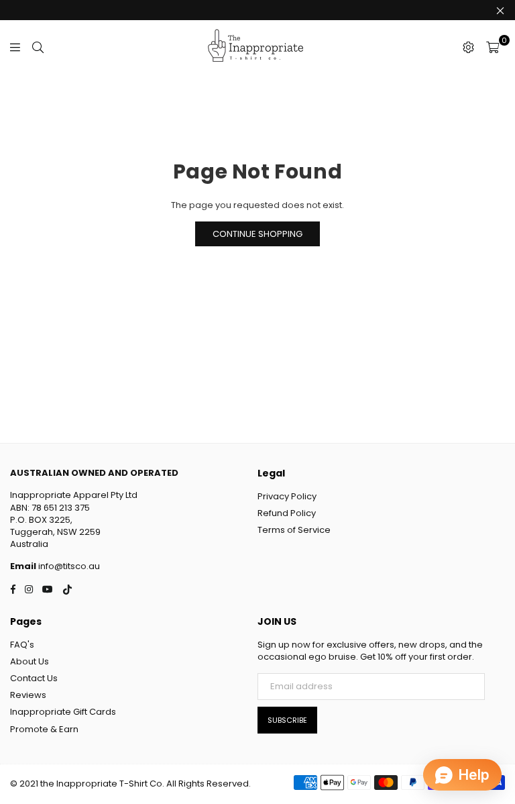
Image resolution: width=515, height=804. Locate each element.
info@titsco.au (68, 566)
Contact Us (34, 678)
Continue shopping (257, 234)
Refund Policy (287, 513)
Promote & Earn (44, 729)
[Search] (38, 47)
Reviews (28, 695)
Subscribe (287, 720)
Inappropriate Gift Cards (63, 711)
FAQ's (22, 644)
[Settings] (468, 47)
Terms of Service (294, 529)
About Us (29, 661)
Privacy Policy (287, 496)
